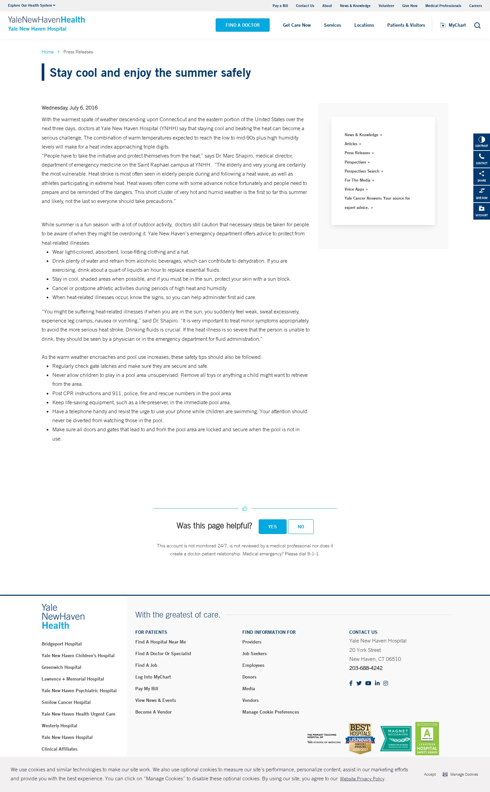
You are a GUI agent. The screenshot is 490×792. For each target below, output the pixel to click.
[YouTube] (368, 684)
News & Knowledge (355, 5)
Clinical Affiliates (59, 749)
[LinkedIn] (377, 684)
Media (248, 689)
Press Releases (357, 152)
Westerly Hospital (59, 726)
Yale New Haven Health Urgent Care (78, 714)
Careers (475, 5)
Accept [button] (430, 774)
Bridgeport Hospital (62, 644)
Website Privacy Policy (362, 779)
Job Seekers (254, 653)
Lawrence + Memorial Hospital (73, 679)
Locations (364, 25)
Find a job (146, 665)
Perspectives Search (362, 171)
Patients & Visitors (406, 25)
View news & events (155, 700)
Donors (249, 677)
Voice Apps (354, 189)
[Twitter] (359, 684)
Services (332, 25)
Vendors (250, 700)
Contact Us (305, 5)
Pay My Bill (146, 689)
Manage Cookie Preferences (270, 712)
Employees (253, 665)
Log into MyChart (153, 677)
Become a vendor (153, 712)
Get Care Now (297, 25)
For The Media (357, 180)
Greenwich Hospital (61, 667)
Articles (351, 143)
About (327, 5)
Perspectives (355, 162)
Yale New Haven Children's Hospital (78, 655)
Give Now (409, 5)
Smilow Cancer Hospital (66, 702)
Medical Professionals (443, 5)
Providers (251, 642)
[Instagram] (385, 684)
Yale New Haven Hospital (67, 737)
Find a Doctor (243, 25)
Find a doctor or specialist (163, 653)
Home (48, 51)
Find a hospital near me (160, 642)
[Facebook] (351, 684)
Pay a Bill (280, 5)
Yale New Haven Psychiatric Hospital (79, 691)
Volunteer (386, 5)
